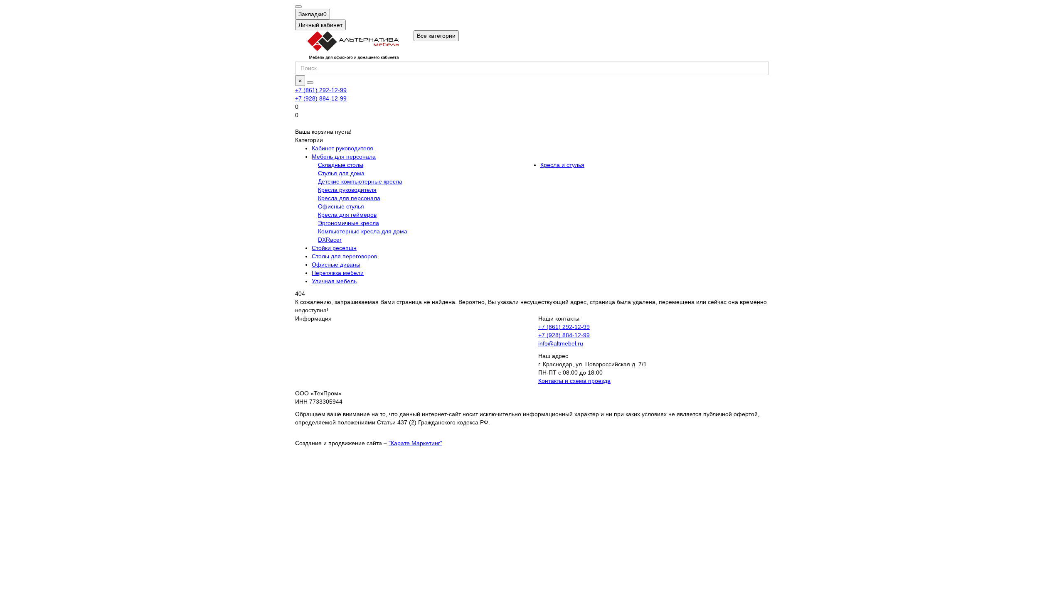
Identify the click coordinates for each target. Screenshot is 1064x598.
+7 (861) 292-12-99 (564, 327)
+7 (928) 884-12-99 (564, 335)
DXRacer (330, 239)
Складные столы (340, 165)
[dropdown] (298, 6)
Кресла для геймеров (347, 214)
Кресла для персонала (349, 198)
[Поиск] (310, 82)
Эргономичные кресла (348, 223)
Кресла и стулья (562, 165)
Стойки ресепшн (334, 248)
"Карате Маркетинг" (415, 443)
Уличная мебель (334, 281)
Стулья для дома (341, 173)
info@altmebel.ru (560, 343)
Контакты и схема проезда (574, 380)
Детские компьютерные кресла (360, 181)
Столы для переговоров (344, 256)
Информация (313, 318)
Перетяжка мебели (338, 273)
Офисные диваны (336, 264)
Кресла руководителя (347, 189)
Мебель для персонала (344, 156)
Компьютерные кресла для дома (362, 231)
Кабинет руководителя (342, 148)
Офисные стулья (341, 206)
